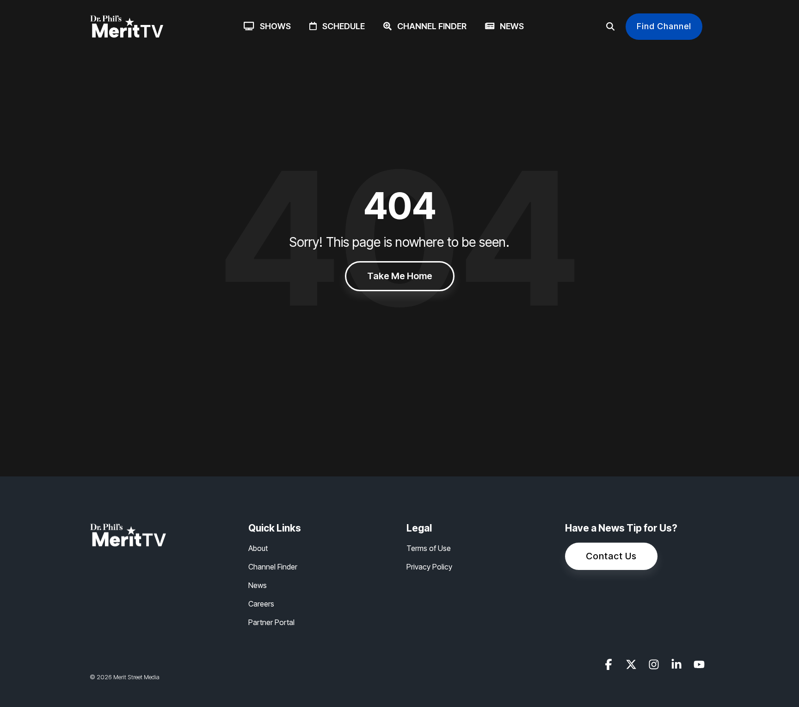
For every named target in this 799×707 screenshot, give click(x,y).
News (509, 26)
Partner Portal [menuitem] (271, 622)
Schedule (341, 26)
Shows (272, 26)
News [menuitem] (257, 585)
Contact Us (611, 556)
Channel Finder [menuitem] (272, 566)
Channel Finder (429, 26)
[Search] (610, 26)
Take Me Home (399, 276)
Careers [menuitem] (261, 603)
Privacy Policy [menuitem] (429, 566)
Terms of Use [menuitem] (428, 548)
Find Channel (664, 26)
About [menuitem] (258, 548)
